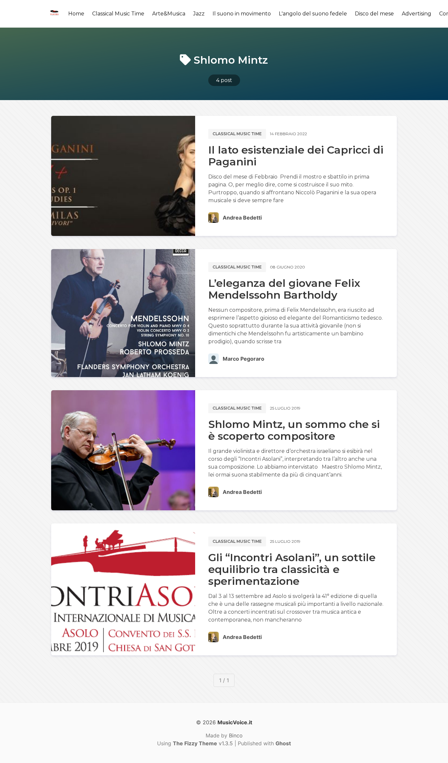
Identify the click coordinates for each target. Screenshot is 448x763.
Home (76, 14)
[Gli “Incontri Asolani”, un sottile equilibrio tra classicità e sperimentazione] (123, 589)
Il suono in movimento (242, 14)
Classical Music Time (118, 14)
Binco (236, 735)
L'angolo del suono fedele (313, 14)
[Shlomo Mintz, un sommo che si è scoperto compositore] (123, 450)
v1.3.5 (203, 743)
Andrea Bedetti (242, 217)
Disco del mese (374, 14)
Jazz (199, 14)
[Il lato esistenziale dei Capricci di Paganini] (123, 176)
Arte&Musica (168, 14)
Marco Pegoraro (243, 358)
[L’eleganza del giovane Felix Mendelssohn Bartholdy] (123, 313)
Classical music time (237, 133)
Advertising (416, 14)
